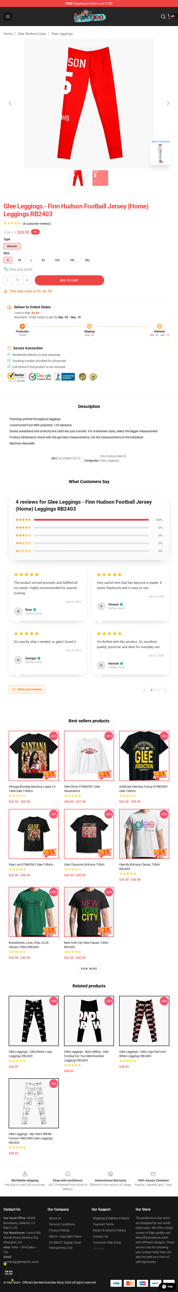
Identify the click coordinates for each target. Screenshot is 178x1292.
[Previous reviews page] (144, 690)
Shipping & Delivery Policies (111, 1218)
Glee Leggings (62, 34)
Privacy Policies (59, 1230)
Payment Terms (103, 1224)
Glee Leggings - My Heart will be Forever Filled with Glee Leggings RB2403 (31, 1138)
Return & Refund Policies (109, 1230)
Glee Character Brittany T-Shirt (84, 864)
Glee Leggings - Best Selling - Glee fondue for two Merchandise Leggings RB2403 (86, 1056)
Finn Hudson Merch (113, 456)
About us (55, 1218)
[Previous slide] (10, 103)
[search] (163, 16)
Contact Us (100, 1236)
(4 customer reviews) (37, 223)
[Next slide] (167, 103)
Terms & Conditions (62, 1224)
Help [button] (170, 1286)
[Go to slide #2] (100, 178)
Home (8, 34)
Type (6, 239)
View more (89, 968)
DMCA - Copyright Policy (65, 1236)
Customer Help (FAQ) (107, 1242)
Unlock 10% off (9, 1273)
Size (6, 253)
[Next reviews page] (165, 690)
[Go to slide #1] (77, 178)
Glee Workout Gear (32, 34)
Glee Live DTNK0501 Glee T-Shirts (31, 864)
